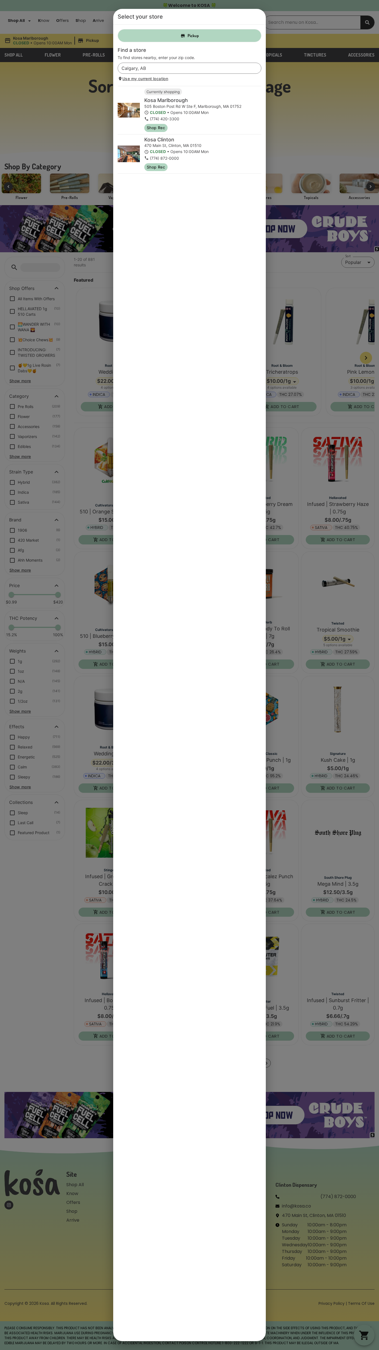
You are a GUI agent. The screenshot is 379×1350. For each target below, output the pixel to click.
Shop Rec (156, 127)
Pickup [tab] (193, 35)
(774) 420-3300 (164, 118)
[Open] (257, 68)
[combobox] (185, 68)
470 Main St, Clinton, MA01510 (172, 145)
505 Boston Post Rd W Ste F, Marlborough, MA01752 (192, 106)
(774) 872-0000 (164, 158)
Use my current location (145, 78)
